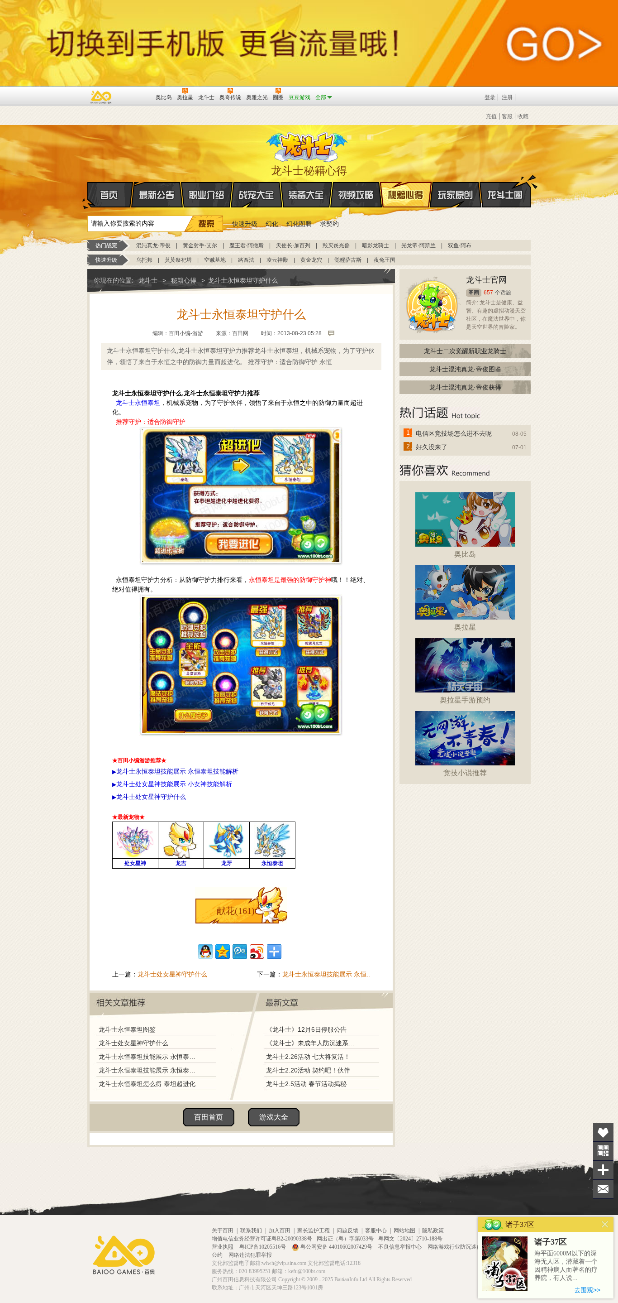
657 (488, 292)
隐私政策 (433, 1230)
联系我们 (251, 1230)
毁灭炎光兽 (336, 245)
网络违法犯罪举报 (250, 1255)
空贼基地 (215, 260)
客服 (507, 116)
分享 (603, 1170)
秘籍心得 (406, 194)
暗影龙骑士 (375, 245)
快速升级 (244, 223)
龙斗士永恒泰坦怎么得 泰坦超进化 (147, 1083)
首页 (110, 194)
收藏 (523, 116)
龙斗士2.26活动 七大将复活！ (308, 1056)
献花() (236, 911)
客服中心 (376, 1230)
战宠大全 (256, 194)
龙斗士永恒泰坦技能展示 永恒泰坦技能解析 (149, 1056)
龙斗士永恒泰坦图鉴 (127, 1029)
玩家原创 (455, 194)
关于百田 (222, 1230)
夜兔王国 (384, 260)
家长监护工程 (313, 1230)
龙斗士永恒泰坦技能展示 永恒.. (326, 974)
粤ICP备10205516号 (263, 1247)
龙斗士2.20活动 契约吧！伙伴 (308, 1070)
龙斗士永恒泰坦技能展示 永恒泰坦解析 (149, 1070)
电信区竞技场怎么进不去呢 (454, 433)
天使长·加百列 (293, 245)
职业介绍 (207, 194)
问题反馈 (347, 1230)
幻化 (272, 223)
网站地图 (404, 1230)
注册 (507, 97)
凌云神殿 (277, 260)
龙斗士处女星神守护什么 (172, 974)
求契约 (329, 223)
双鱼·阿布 (459, 245)
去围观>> (587, 1289)
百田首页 (208, 1117)
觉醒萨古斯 (347, 260)
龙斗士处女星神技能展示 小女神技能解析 (174, 784)
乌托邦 (144, 260)
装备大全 (306, 194)
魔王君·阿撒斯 (246, 245)
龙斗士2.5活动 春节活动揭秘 (306, 1083)
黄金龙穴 (311, 260)
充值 (491, 116)
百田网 (135, 96)
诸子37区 (550, 1241)
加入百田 (279, 1230)
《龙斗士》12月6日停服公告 (306, 1029)
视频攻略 (356, 194)
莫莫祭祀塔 (178, 260)
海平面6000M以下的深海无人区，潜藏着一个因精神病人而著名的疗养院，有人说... (566, 1265)
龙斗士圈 (505, 194)
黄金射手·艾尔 (200, 245)
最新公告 (157, 194)
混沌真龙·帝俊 (153, 245)
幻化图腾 (299, 223)
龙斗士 (308, 145)
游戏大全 (273, 1117)
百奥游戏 (101, 97)
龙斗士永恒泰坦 (137, 402)
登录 (490, 97)
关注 (603, 1151)
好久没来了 (431, 447)
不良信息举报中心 (400, 1247)
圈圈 (473, 292)
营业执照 (223, 1247)
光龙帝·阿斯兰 (418, 245)
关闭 (605, 1224)
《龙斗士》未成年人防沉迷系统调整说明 (313, 1043)
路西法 (246, 260)
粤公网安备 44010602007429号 (336, 1247)
